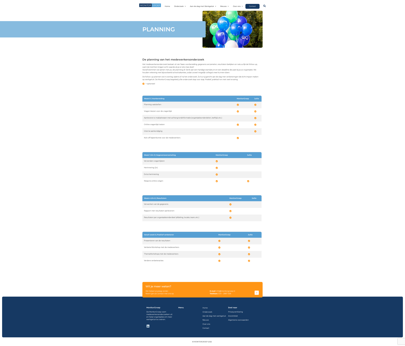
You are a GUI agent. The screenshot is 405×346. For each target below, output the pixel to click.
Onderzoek (179, 6)
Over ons (237, 6)
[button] (264, 6)
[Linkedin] (148, 326)
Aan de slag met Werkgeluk (202, 6)
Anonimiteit (233, 316)
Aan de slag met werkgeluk (214, 316)
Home (167, 6)
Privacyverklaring (235, 312)
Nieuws (223, 6)
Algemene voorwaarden (238, 320)
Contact (205, 328)
